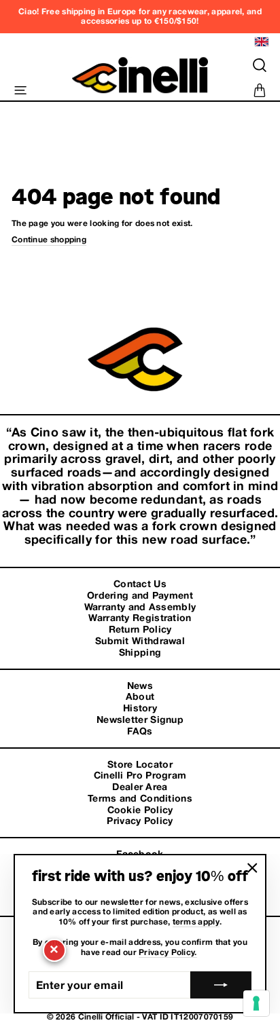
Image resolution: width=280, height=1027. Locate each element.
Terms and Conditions (140, 798)
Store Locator (140, 764)
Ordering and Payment (140, 595)
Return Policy (140, 629)
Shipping (140, 652)
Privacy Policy (140, 820)
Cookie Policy (140, 809)
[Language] (260, 41)
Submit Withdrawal (140, 640)
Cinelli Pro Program (140, 775)
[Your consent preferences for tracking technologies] (256, 1003)
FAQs (139, 731)
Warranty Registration (139, 617)
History (140, 708)
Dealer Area (139, 786)
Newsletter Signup (140, 719)
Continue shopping (49, 239)
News (140, 685)
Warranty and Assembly (140, 606)
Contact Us (140, 583)
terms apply (196, 922)
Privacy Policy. (168, 952)
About (140, 696)
